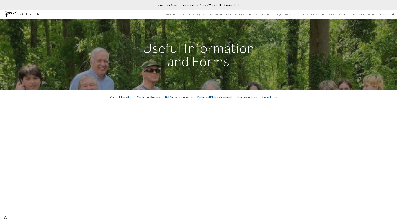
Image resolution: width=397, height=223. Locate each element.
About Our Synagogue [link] (190, 14)
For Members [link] (335, 14)
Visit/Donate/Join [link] (311, 14)
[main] (198, 54)
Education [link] (260, 14)
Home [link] (168, 14)
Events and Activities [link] (237, 14)
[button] (393, 14)
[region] (198, 5)
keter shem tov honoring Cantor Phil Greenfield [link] (369, 14)
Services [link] (214, 14)
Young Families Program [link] (285, 14)
